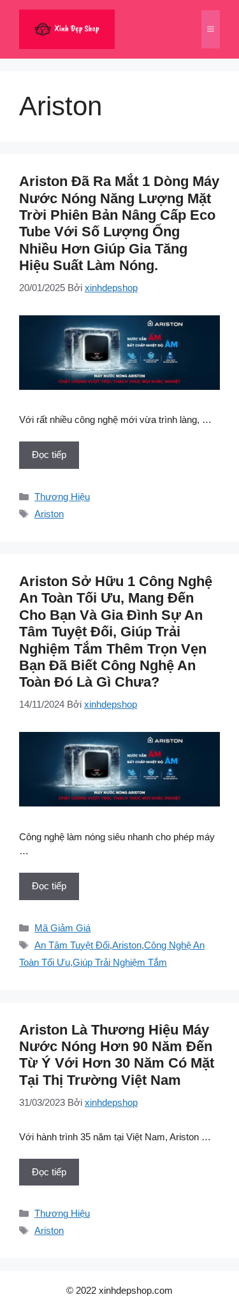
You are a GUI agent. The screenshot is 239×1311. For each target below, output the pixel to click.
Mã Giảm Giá (62, 927)
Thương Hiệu (62, 496)
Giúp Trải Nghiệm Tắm (120, 962)
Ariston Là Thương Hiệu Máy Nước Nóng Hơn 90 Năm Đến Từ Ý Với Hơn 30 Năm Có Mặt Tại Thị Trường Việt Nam (116, 1055)
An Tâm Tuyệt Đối (72, 945)
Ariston (49, 513)
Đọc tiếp (49, 454)
